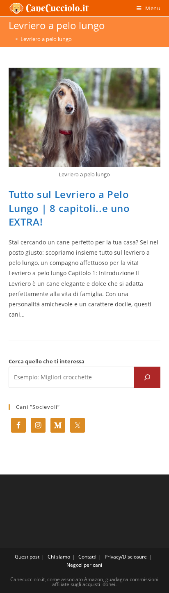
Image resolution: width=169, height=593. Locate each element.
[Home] (11, 39)
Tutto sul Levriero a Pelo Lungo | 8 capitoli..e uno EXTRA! (69, 207)
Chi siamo (59, 556)
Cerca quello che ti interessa (46, 361)
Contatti (87, 556)
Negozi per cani (84, 564)
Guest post (27, 556)
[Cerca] (147, 377)
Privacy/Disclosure (126, 556)
